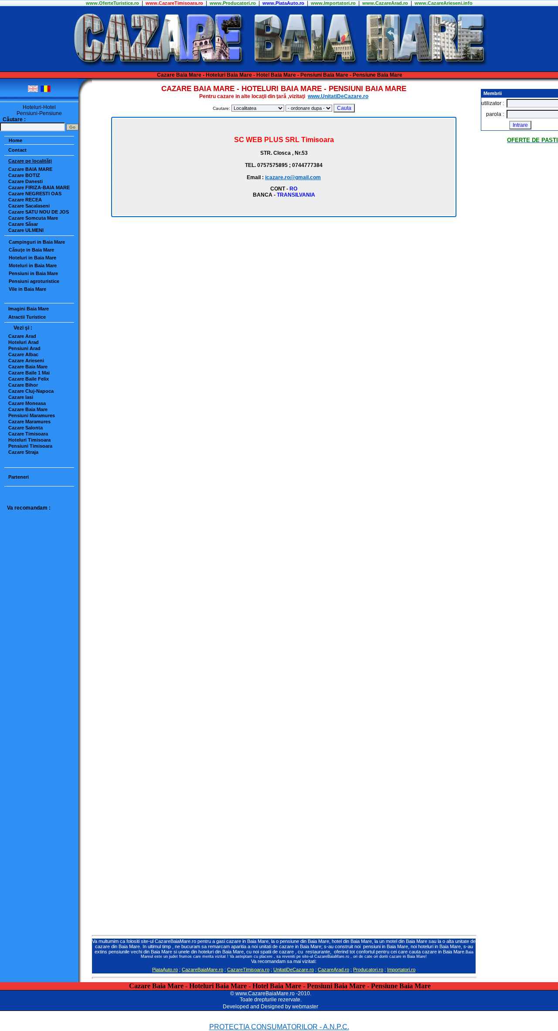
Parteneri (18, 477)
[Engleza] (33, 90)
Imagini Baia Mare (28, 308)
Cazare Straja (23, 452)
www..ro (112, 3)
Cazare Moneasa (27, 403)
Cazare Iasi (20, 397)
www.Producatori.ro (233, 3)
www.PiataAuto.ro (283, 3)
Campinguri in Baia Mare (37, 242)
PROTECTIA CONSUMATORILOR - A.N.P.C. (279, 1027)
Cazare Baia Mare (28, 366)
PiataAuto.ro (165, 969)
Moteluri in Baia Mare (33, 265)
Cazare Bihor (23, 385)
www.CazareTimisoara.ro (174, 3)
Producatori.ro (368, 969)
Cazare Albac (23, 354)
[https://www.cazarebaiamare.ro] (279, 70)
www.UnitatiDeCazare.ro (338, 96)
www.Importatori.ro (333, 3)
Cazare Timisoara (28, 433)
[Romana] (46, 90)
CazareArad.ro (333, 969)
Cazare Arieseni (26, 360)
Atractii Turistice (27, 317)
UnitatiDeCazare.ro (293, 969)
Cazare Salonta (25, 427)
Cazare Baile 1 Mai (29, 372)
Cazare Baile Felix (28, 378)
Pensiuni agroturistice (34, 281)
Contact (17, 150)
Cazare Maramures (29, 421)
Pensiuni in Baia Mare (33, 273)
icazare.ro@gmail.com (293, 177)
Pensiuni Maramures (31, 415)
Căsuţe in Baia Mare (31, 249)
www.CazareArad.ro (385, 3)
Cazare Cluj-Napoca (31, 391)
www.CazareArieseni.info (444, 3)
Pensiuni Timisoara (30, 446)
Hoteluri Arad (23, 342)
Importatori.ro (401, 969)
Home (15, 140)
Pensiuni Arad (24, 348)
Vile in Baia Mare (27, 289)
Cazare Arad (22, 336)
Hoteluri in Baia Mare (32, 257)
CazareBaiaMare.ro (202, 969)
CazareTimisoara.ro (248, 969)
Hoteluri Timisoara (29, 439)
